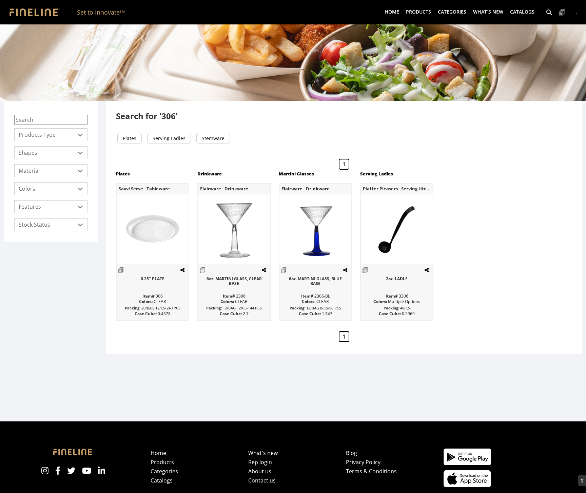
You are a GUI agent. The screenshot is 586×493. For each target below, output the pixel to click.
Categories (164, 471)
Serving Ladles (169, 138)
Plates (129, 138)
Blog (351, 453)
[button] (549, 12)
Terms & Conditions (371, 471)
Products (162, 462)
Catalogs (522, 11)
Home (392, 11)
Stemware (213, 138)
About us (259, 471)
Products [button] (418, 11)
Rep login (260, 462)
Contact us (262, 480)
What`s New (488, 11)
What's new (263, 453)
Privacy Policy (363, 462)
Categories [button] (452, 11)
